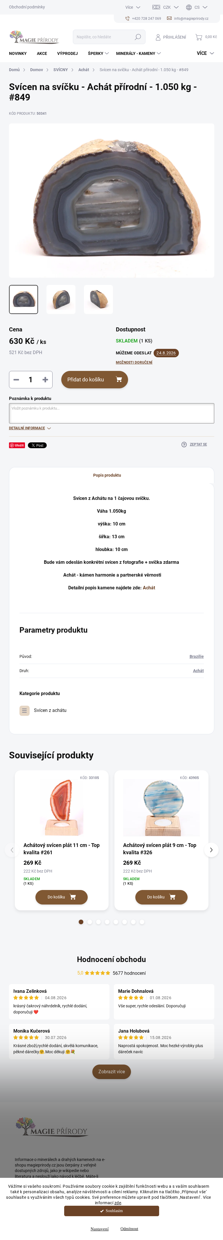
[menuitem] (20, 53)
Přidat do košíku (85, 379)
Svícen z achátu (50, 710)
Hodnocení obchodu (111, 959)
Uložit (19, 445)
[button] (81, 922)
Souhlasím (114, 1211)
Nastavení (100, 1229)
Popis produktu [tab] (107, 475)
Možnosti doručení (134, 362)
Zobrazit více (111, 1071)
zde (117, 1202)
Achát (149, 588)
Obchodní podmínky (27, 7)
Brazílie (197, 656)
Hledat (138, 37)
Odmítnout (129, 1229)
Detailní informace (27, 428)
